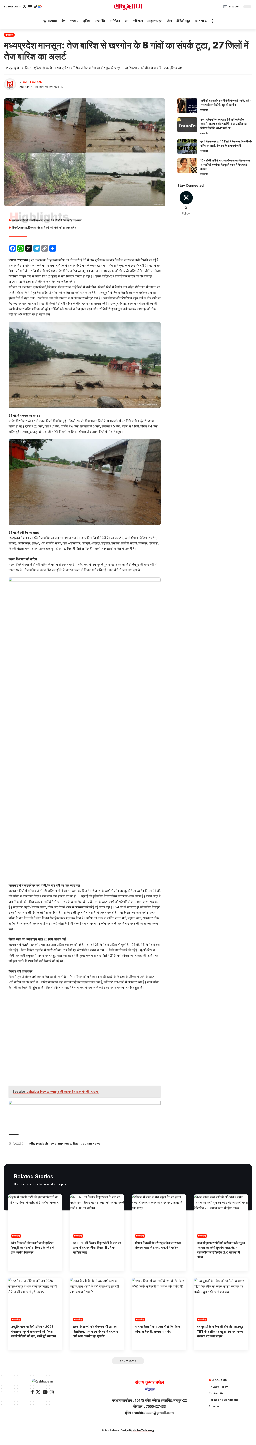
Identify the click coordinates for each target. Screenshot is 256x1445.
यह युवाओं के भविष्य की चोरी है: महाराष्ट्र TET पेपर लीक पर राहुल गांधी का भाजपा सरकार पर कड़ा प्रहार (220, 1331)
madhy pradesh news (41, 1143)
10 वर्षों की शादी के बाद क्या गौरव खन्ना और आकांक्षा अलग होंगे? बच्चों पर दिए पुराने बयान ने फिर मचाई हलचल (225, 164)
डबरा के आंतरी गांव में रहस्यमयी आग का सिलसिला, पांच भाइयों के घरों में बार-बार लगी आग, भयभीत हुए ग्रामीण (95, 1331)
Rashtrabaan (32, 82)
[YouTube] (30, 6)
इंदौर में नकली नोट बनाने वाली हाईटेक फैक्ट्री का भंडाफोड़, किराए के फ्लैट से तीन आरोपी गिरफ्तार (32, 1247)
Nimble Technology (143, 1430)
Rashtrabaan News (87, 1143)
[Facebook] (20, 6)
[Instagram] (35, 6)
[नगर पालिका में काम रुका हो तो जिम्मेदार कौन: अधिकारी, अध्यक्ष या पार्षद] (159, 1299)
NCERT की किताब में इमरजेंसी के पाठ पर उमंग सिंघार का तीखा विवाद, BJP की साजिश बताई (97, 1247)
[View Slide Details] (85, 1113)
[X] (24, 6)
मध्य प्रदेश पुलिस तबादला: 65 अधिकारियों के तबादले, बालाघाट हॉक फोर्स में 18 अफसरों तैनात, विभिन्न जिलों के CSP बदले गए (224, 124)
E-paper (234, 6)
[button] (212, 21)
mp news (64, 1143)
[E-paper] (225, 6)
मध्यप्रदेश (9, 34)
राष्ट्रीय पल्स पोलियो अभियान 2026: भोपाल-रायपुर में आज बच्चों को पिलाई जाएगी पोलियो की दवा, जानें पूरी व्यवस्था (33, 1331)
